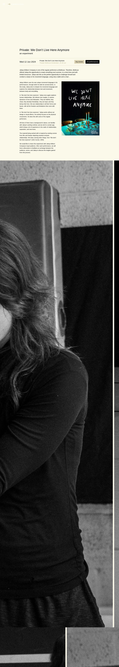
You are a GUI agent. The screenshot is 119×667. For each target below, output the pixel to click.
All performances (92, 62)
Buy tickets (79, 62)
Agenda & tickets (17, 4)
